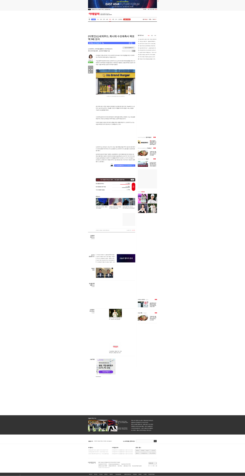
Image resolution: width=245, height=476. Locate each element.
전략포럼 (142, 450)
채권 (110, 19)
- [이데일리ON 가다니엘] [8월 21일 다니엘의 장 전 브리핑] (122, 449)
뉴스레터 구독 (129, 230)
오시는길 (100, 474)
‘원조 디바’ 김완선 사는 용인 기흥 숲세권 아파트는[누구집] (142, 420)
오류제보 (139, 474)
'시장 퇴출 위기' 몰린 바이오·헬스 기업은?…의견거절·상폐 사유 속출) (109, 262)
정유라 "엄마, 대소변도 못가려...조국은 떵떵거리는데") (106, 260)
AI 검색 (93, 19)
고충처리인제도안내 (127, 474)
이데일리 (100, 14)
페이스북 (89, 67)
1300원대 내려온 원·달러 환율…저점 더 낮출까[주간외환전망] (143, 426)
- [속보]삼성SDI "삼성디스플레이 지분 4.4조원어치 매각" (98, 449)
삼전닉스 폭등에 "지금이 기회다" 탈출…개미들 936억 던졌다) (107, 256)
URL (92, 72)
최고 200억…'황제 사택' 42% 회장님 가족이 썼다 (140, 430)
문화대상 (137, 450)
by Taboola (92, 238)
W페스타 (147, 450)
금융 (107, 19)
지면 (151, 9)
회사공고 (95, 474)
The (154, 19)
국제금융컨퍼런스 (144, 453)
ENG (145, 9)
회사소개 (90, 474)
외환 (113, 19)
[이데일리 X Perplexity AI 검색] (111, 43)
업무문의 (105, 474)
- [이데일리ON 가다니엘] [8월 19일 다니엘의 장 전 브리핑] (122, 453)
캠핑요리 (137, 453)
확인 (155, 441)
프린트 (92, 69)
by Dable (93, 286)
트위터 (92, 67)
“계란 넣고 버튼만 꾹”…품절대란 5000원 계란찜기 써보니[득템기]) (108, 254)
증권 (152, 35)
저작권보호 (135, 474)
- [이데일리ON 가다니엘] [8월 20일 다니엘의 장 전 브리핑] (122, 451)
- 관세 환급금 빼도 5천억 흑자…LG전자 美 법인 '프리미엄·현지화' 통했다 (99, 451)
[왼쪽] (111, 268)
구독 (148, 9)
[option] (112, 9)
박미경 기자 (90, 60)
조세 (116, 19)
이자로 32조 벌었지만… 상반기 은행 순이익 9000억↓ (141, 428)
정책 (104, 19)
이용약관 (111, 474)
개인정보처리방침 (151, 474)
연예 (155, 35)
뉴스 (148, 35)
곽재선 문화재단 (152, 453)
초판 (153, 9)
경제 (101, 19)
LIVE (89, 9)
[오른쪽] (112, 268)
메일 (89, 69)
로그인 (156, 9)
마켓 (150, 19)
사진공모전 (153, 450)
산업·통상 (120, 19)
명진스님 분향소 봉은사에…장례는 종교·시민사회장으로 (142, 424)
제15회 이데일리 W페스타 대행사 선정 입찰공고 (103, 441)
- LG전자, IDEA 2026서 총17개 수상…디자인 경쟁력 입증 (98, 453)
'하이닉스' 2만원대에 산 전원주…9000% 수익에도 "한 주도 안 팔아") (108, 258)
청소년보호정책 (118, 474)
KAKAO (89, 72)
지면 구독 (133, 230)
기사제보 (144, 474)
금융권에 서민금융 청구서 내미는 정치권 (139, 422)
